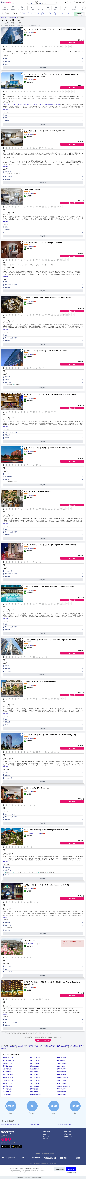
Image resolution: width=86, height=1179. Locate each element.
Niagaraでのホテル (33, 1045)
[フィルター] (2, 13)
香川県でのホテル (8, 1086)
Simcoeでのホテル (55, 1045)
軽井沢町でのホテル (35, 1069)
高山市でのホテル (8, 1089)
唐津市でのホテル (61, 1089)
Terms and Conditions (36, 1177)
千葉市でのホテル (8, 1080)
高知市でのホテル (61, 1074)
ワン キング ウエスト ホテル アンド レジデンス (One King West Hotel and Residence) (50, 641)
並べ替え (16, 13)
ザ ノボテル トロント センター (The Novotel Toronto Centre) (45, 351)
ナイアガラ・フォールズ (35, 833)
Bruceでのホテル (33, 1047)
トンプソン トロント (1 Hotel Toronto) (37, 492)
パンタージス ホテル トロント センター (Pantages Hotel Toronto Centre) (50, 545)
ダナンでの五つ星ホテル (64, 1124)
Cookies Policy (20, 1177)
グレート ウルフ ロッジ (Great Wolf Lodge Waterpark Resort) (46, 830)
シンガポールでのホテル (63, 1086)
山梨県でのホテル (8, 1094)
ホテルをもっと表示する (43, 1040)
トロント (25, 14)
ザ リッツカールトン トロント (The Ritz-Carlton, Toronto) (44, 131)
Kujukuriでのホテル (35, 1094)
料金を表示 (72, 42)
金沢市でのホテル (8, 1069)
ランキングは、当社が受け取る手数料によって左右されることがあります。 (19, 25)
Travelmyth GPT (68, 1136)
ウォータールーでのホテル (8, 1047)
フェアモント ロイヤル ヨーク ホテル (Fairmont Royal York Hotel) (47, 297)
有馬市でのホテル (34, 1089)
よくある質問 (67, 1131)
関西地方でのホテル (62, 1094)
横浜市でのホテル (34, 1057)
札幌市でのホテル (34, 1060)
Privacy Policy (27, 1177)
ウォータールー (66, 14)
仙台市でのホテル (61, 1066)
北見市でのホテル (8, 1092)
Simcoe (45, 14)
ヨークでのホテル (67, 1045)
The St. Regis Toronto (32, 189)
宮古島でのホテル (34, 1072)
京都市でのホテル (8, 1057)
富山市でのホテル (61, 1083)
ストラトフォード (32, 943)
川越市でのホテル (8, 1083)
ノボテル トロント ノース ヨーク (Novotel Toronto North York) (46, 885)
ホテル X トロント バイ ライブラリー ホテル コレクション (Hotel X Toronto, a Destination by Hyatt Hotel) (51, 75)
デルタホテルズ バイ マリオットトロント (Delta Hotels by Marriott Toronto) (51, 394)
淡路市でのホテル (34, 1063)
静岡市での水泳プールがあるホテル (10, 1124)
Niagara (33, 14)
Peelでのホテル (44, 1045)
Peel (39, 14)
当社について (46, 1131)
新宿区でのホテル (8, 1066)
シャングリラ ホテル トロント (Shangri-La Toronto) (43, 243)
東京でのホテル (61, 1060)
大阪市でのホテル (61, 1057)
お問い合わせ (67, 1134)
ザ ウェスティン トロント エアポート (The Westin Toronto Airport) (47, 448)
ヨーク (52, 14)
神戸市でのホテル (8, 1072)
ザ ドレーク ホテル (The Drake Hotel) (37, 788)
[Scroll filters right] (72, 14)
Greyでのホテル (78, 1045)
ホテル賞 (45, 1139)
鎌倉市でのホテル (34, 1074)
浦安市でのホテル (34, 1086)
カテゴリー (46, 1136)
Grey (58, 14)
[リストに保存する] (21, 29)
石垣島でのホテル (34, 1066)
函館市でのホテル (61, 1072)
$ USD (65, 2)
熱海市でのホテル (8, 1063)
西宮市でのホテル (61, 1092)
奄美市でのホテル (34, 1077)
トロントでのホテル (20, 1045)
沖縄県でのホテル (61, 1063)
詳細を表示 (42, 67)
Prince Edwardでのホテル (60, 1047)
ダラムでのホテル (22, 1047)
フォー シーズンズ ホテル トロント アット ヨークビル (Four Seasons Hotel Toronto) (53, 29)
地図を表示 (79, 13)
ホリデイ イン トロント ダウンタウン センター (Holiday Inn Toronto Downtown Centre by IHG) (52, 983)
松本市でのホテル (61, 1080)
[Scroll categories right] (84, 8)
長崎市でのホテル (8, 1077)
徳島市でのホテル (34, 1080)
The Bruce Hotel (30, 940)
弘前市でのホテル (34, 1124)
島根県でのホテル (34, 1092)
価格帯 (7, 13)
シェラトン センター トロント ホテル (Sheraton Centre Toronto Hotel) (49, 586)
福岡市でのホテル (61, 1069)
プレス (45, 1134)
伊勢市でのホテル (34, 1083)
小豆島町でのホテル (62, 1077)
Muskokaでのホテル (45, 1047)
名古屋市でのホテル (8, 1060)
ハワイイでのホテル (8, 1074)
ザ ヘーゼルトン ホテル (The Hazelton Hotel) (40, 681)
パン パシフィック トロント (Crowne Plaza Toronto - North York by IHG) (50, 735)
